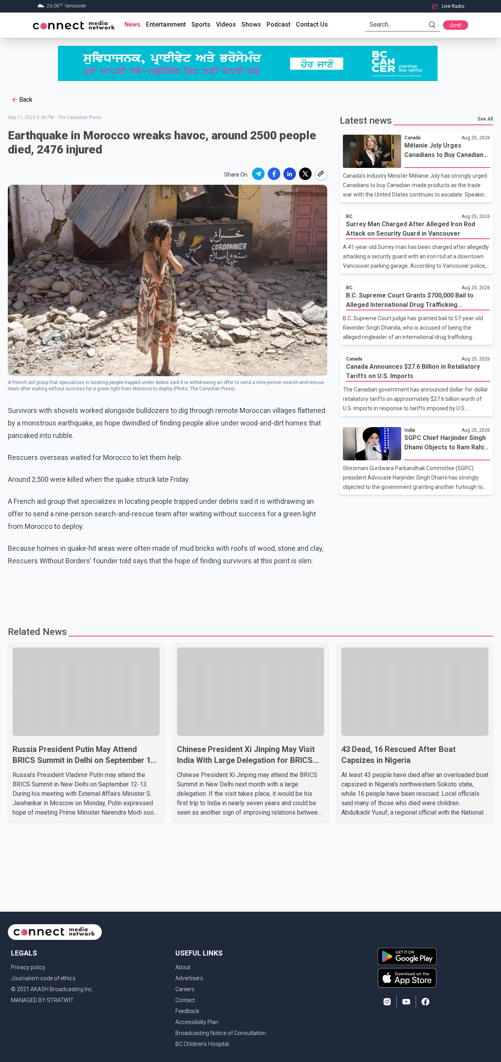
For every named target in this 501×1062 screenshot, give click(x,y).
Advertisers (189, 978)
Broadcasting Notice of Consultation (220, 1033)
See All (485, 119)
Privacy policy (28, 967)
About (182, 967)
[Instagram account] (387, 1001)
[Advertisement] (248, 592)
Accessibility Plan (196, 1022)
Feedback (187, 1011)
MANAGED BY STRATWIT (42, 1000)
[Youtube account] (406, 1001)
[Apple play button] (407, 978)
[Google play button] (407, 956)
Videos (226, 24)
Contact (185, 1000)
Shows (251, 24)
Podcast (278, 24)
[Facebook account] (425, 1001)
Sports (201, 24)
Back (25, 99)
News (132, 24)
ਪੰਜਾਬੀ (455, 26)
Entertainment (166, 24)
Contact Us (312, 24)
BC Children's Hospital (202, 1044)
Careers (185, 989)
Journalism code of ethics (43, 978)
